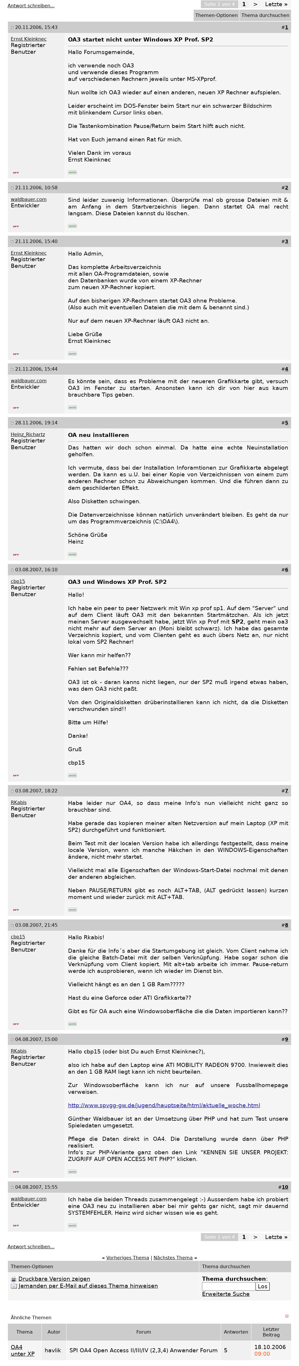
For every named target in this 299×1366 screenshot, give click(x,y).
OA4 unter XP (22, 1350)
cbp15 (18, 581)
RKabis (19, 802)
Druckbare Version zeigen (54, 1278)
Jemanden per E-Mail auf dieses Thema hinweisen (88, 1285)
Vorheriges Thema (127, 1258)
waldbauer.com (29, 199)
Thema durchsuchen (265, 15)
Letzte (276, 4)
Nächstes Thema (173, 1258)
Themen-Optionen (216, 15)
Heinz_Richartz (28, 434)
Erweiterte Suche (226, 1294)
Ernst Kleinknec (29, 39)
